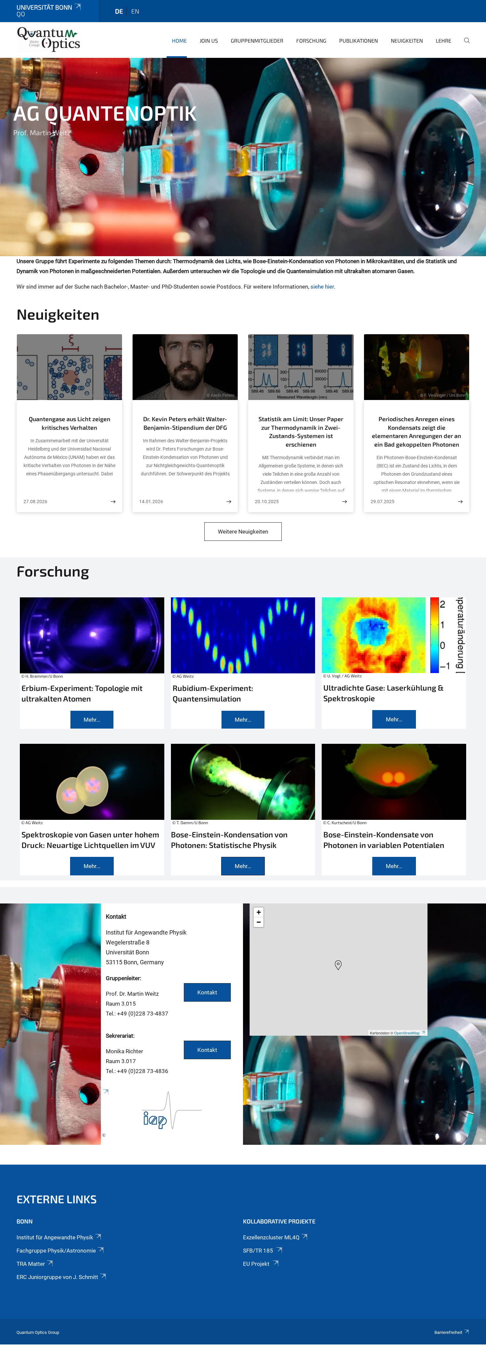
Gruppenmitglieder (257, 40)
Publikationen (358, 40)
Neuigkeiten (407, 40)
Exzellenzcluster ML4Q (271, 1237)
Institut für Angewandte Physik (55, 1237)
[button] (338, 965)
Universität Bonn (44, 7)
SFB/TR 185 (258, 1250)
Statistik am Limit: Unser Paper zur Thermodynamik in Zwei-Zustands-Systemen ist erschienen (301, 431)
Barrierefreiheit (448, 1332)
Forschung (311, 40)
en (135, 11)
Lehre (443, 40)
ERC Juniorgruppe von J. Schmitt (57, 1277)
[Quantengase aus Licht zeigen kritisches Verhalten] (113, 501)
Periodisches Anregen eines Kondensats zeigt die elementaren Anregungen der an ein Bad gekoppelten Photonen (416, 431)
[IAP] (172, 1116)
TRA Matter (31, 1263)
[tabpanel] (243, 157)
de (119, 11)
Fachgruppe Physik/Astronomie (56, 1250)
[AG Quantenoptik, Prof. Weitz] (49, 39)
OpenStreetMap (407, 1032)
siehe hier (322, 286)
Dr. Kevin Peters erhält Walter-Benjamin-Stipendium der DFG (185, 423)
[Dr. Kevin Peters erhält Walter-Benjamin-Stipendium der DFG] (228, 501)
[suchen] (464, 45)
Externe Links (57, 1199)
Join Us (209, 40)
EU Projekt (257, 1263)
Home (179, 40)
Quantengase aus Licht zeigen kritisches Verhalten (69, 423)
